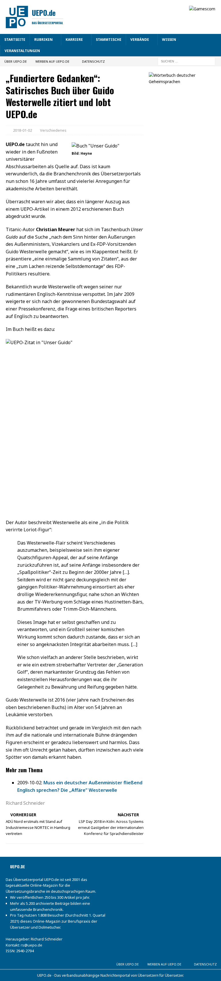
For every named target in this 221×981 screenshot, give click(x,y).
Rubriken (43, 39)
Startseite (14, 39)
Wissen (169, 39)
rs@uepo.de (31, 945)
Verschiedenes (53, 130)
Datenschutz (93, 61)
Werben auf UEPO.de (52, 61)
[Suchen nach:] (186, 61)
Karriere (74, 39)
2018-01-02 (22, 130)
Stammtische (108, 39)
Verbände (139, 39)
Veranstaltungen (22, 50)
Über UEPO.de (15, 61)
